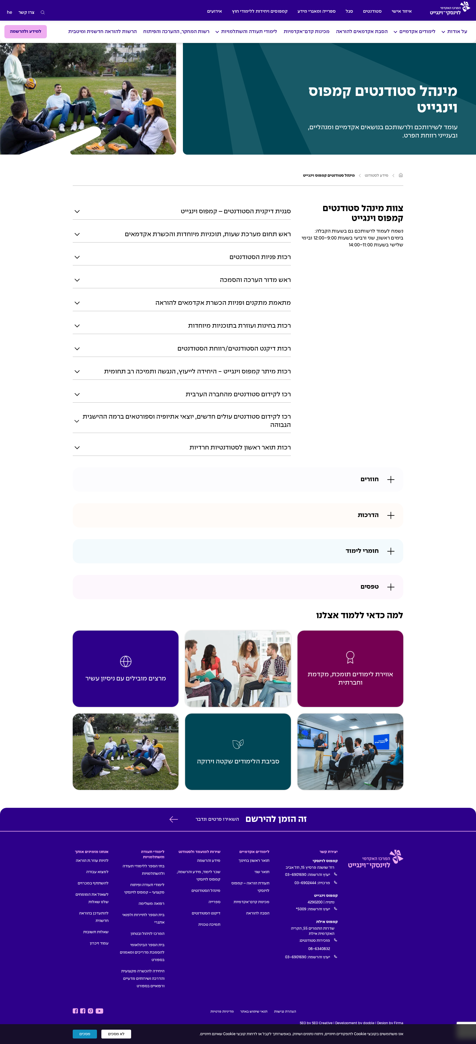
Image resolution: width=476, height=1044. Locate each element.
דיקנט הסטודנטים (206, 913)
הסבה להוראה (257, 913)
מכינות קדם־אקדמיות (306, 31)
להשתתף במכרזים (93, 883)
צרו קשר (26, 12)
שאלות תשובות (96, 932)
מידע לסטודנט (376, 175)
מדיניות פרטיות (222, 1011)
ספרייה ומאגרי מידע (317, 11)
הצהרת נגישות (285, 1011)
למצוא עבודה (97, 872)
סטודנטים (372, 11)
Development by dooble (354, 1023)
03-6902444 (305, 883)
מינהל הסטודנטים (205, 891)
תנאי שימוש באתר (253, 1011)
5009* (301, 909)
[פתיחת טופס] (173, 819)
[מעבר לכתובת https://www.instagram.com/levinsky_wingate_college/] (90, 1011)
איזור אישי (402, 11)
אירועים (214, 11)
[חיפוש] (42, 13)
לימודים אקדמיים (417, 31)
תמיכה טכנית (209, 925)
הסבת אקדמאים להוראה (362, 31)
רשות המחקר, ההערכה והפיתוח (176, 31)
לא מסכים (116, 1034)
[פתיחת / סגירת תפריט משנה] (443, 32)
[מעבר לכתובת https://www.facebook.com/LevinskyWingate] (82, 1011)
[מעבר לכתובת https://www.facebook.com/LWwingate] (75, 1011)
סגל (349, 11)
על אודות (457, 31)
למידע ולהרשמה (25, 31)
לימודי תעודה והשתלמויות (249, 31)
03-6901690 (295, 875)
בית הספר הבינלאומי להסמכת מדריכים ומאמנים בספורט (142, 952)
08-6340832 (319, 949)
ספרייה (214, 902)
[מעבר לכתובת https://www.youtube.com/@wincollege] (99, 1011)
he (9, 12)
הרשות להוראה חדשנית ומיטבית (102, 31)
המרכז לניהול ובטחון (147, 934)
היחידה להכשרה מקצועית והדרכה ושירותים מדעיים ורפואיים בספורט (142, 978)
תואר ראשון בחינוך (254, 861)
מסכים (84, 1034)
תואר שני (262, 872)
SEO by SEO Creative (316, 1023)
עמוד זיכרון (99, 943)
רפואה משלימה (151, 904)
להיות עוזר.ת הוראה (92, 861)
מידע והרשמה (208, 861)
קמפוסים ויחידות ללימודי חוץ (260, 11)
